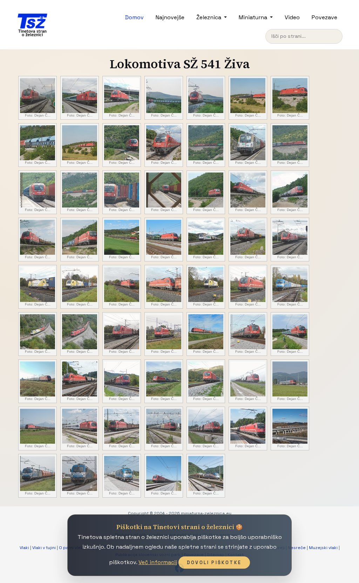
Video (292, 17)
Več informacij (157, 562)
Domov (134, 17)
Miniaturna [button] (254, 17)
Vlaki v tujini (44, 547)
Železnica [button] (209, 17)
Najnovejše (170, 17)
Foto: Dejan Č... (37, 115)
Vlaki (24, 547)
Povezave (324, 17)
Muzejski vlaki (323, 547)
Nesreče (297, 547)
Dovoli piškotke (214, 563)
